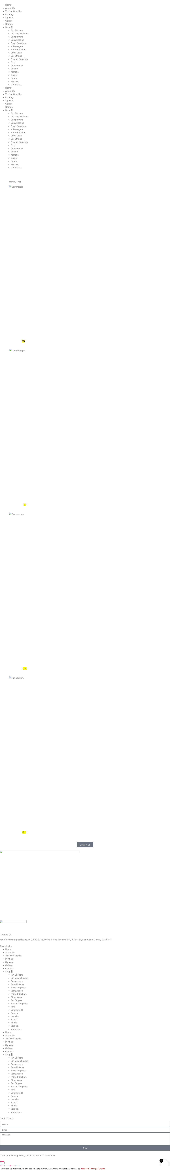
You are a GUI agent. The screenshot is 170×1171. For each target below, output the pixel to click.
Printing (9, 14)
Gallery (8, 20)
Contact (9, 24)
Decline (102, 1169)
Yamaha (15, 71)
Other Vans (16, 52)
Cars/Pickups (17, 40)
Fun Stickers (17, 30)
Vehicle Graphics (13, 11)
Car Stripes (16, 56)
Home (8, 4)
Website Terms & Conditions (41, 1155)
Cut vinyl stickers (19, 33)
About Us (10, 8)
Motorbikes (16, 84)
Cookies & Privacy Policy (12, 1155)
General (14, 68)
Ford (13, 62)
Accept (94, 1169)
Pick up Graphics (19, 59)
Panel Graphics (18, 43)
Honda (14, 78)
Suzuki (14, 75)
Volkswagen (17, 46)
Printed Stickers (19, 49)
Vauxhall (15, 81)
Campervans (17, 36)
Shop (7, 27)
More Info (85, 1169)
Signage (9, 17)
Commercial (17, 65)
